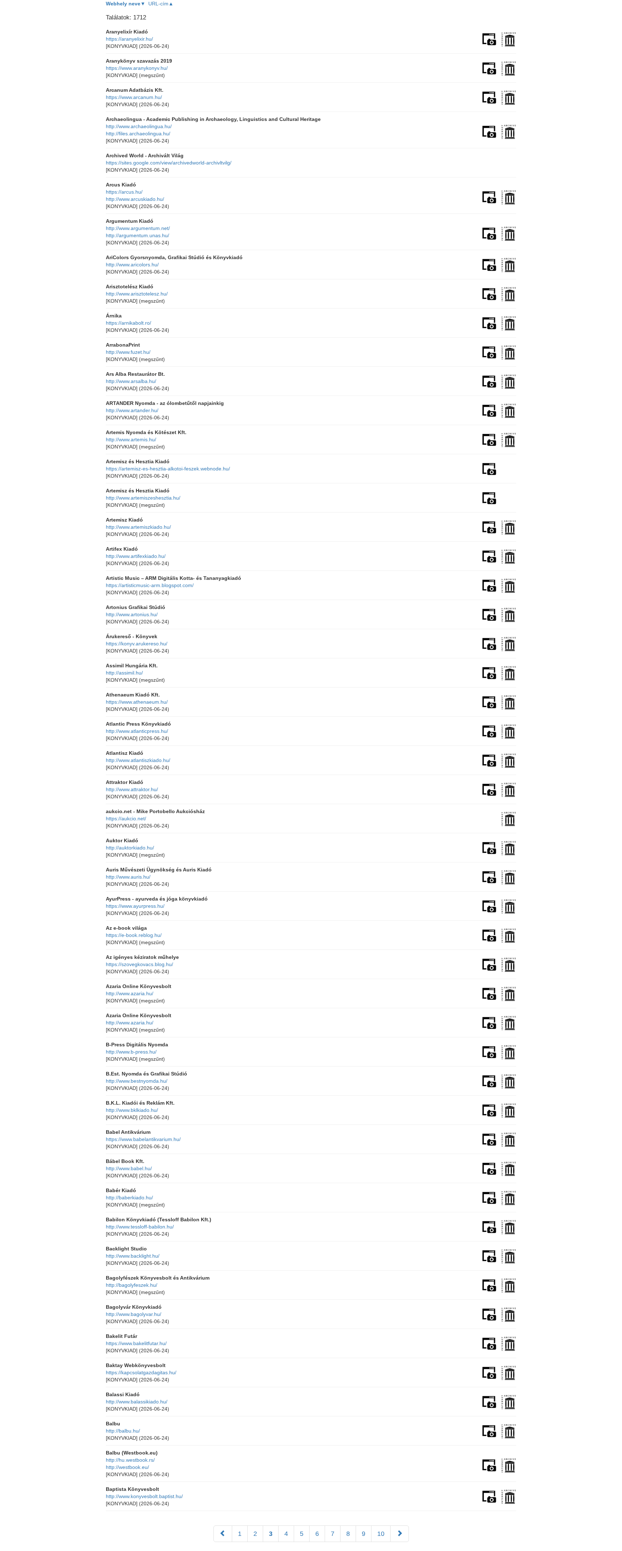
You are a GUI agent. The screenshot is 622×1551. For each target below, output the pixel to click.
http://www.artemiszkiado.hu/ (138, 527)
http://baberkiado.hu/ (129, 1197)
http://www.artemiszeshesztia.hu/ (143, 498)
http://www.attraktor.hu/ (132, 789)
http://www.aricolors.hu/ (132, 264)
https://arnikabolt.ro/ (128, 323)
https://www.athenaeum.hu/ (137, 702)
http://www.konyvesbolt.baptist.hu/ (144, 1496)
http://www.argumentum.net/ (138, 228)
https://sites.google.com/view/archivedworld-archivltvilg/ (168, 163)
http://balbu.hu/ (123, 1431)
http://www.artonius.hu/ (132, 614)
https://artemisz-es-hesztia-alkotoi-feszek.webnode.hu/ (168, 469)
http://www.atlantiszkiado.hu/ (138, 760)
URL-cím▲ (160, 3)
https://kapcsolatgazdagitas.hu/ (141, 1372)
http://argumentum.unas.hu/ (137, 235)
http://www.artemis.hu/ (131, 439)
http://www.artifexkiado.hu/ (136, 556)
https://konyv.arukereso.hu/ (136, 643)
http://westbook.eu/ (127, 1467)
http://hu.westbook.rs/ (130, 1460)
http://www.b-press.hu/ (131, 1052)
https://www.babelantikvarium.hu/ (143, 1139)
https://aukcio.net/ (126, 818)
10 (380, 1533)
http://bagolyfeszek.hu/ (131, 1285)
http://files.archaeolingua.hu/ (138, 133)
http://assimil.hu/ (124, 673)
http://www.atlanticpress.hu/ (137, 731)
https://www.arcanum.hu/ (134, 97)
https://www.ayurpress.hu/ (135, 906)
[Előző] (222, 1533)
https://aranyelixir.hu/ (129, 39)
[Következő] (399, 1533)
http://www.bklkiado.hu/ (132, 1110)
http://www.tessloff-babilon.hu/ (140, 1227)
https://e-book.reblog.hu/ (134, 935)
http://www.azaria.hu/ (129, 993)
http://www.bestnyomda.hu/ (136, 1081)
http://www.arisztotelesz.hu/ (137, 294)
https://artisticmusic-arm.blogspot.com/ (150, 585)
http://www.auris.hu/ (128, 877)
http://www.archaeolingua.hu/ (139, 126)
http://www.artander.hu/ (132, 410)
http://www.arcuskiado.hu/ (135, 199)
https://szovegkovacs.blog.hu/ (139, 964)
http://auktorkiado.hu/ (130, 848)
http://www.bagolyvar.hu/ (133, 1314)
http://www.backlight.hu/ (132, 1256)
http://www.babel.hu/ (129, 1168)
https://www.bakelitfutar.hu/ (136, 1343)
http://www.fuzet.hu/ (128, 352)
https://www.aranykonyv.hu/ (137, 68)
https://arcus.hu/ (124, 192)
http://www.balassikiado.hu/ (136, 1402)
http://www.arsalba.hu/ (131, 381)
